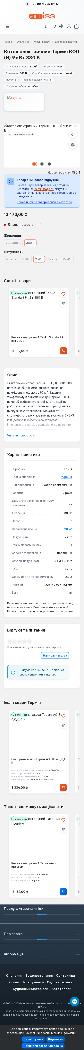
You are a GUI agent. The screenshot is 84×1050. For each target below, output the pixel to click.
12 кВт (53, 259)
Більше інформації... (64, 1033)
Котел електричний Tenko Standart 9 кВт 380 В (37, 339)
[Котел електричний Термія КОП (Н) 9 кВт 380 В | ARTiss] (42, 146)
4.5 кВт (12, 259)
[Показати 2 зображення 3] (42, 164)
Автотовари (61, 989)
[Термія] (42, 101)
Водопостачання (39, 975)
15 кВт (68, 259)
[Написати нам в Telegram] (74, 1001)
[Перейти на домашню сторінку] (42, 15)
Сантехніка (65, 975)
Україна (66, 476)
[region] (42, 146)
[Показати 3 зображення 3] (49, 164)
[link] (53, 25)
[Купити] (63, 350)
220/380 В (14, 243)
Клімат (14, 982)
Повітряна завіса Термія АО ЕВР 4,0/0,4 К (38, 761)
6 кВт (27, 259)
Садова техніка (59, 982)
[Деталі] (63, 891)
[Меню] (7, 25)
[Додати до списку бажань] (72, 134)
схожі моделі (43, 189)
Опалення (14, 975)
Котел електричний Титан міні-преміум (33, 865)
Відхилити (55, 1039)
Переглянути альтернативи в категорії (44, 202)
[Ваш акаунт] (69, 25)
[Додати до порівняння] (72, 144)
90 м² (68, 529)
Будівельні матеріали (30, 989)
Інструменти (33, 982)
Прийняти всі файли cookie (43, 1045)
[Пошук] (46, 25)
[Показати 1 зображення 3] (34, 164)
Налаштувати (33, 1039)
